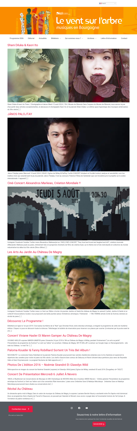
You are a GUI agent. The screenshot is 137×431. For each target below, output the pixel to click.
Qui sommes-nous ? (73, 38)
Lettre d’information (109, 38)
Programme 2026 (16, 38)
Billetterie (55, 38)
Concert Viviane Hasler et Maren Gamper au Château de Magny (49, 335)
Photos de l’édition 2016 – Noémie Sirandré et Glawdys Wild (47, 365)
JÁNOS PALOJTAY (19, 114)
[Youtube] (87, 408)
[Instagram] (72, 408)
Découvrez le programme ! (25, 321)
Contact (124, 38)
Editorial (31, 38)
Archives (90, 38)
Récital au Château (20, 389)
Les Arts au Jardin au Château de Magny (34, 252)
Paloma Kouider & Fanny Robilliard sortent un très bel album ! (48, 350)
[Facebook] (79, 408)
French (103, 3)
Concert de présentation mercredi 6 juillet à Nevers (42, 374)
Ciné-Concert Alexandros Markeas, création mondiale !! (44, 183)
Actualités (43, 38)
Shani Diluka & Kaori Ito (22, 45)
